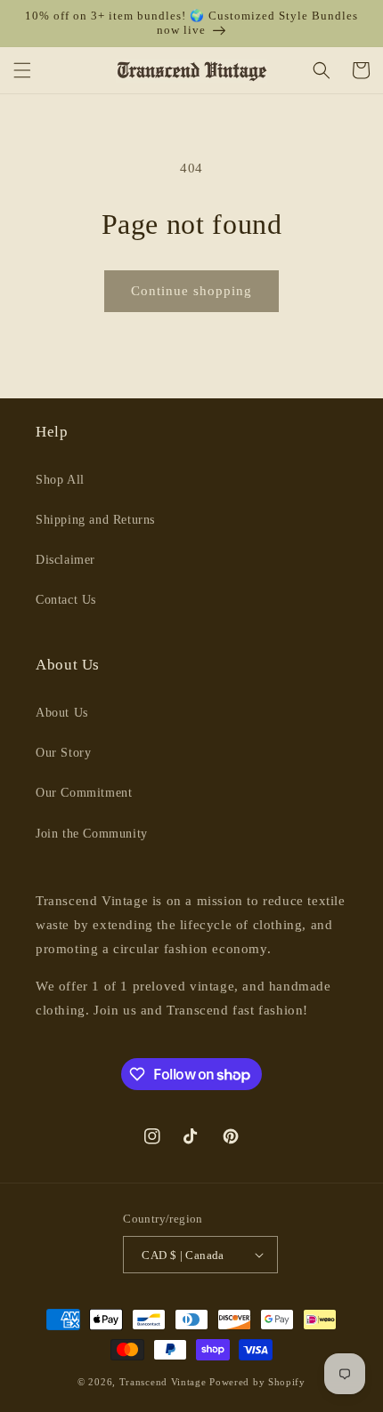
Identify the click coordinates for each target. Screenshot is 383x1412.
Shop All (60, 479)
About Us (62, 712)
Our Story (63, 752)
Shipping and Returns (95, 519)
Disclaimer (65, 559)
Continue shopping (191, 291)
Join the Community (92, 833)
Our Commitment (84, 792)
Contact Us (66, 599)
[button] (22, 70)
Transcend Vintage (163, 1381)
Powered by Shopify (257, 1381)
